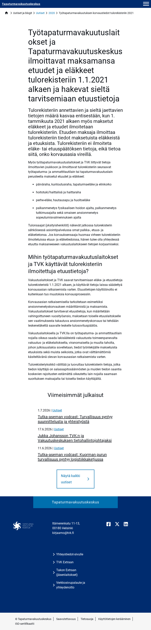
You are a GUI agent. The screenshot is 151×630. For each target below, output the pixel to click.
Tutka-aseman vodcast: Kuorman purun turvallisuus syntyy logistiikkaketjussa (72, 457)
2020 (52, 13)
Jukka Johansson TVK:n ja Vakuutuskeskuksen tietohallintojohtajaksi (75, 438)
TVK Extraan (65, 562)
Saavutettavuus (66, 619)
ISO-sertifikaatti (24, 623)
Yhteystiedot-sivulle (69, 554)
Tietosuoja (87, 619)
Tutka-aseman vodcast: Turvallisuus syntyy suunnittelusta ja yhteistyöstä (75, 419)
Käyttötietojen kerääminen (114, 619)
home (6, 13)
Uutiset (40, 13)
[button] (146, 4)
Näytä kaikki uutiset (70, 479)
